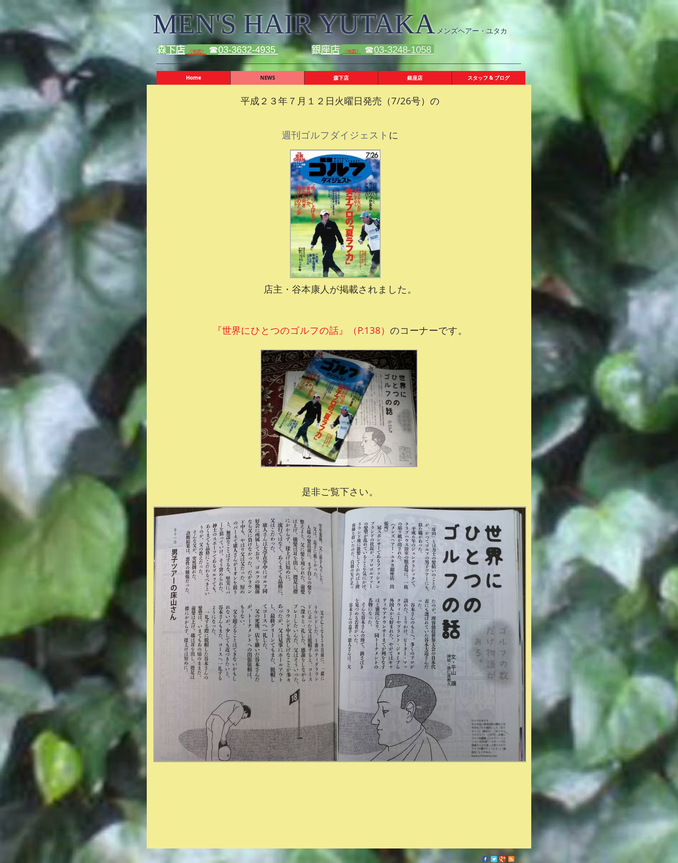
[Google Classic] (502, 859)
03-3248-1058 (404, 49)
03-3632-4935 (248, 49)
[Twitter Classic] (494, 859)
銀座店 (330, 49)
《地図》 (351, 51)
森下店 (175, 49)
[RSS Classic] (511, 859)
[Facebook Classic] (485, 859)
